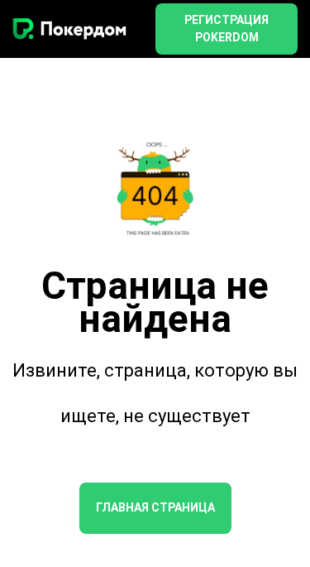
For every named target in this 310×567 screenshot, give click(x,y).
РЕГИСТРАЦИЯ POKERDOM (226, 28)
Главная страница (155, 507)
